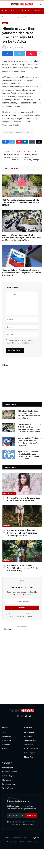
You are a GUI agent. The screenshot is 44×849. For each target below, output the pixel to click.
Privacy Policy (20, 616)
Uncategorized (9, 493)
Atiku (11, 132)
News (5, 10)
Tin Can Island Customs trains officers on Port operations (11, 157)
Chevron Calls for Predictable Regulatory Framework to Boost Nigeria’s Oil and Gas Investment (21, 272)
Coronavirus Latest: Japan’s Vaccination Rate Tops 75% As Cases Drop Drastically (24, 568)
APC (5, 132)
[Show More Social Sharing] (39, 53)
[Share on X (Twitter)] (19, 53)
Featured (7, 526)
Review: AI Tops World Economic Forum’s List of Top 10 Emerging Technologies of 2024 (22, 533)
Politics (15, 10)
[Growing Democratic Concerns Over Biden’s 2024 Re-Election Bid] (22, 484)
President (20, 132)
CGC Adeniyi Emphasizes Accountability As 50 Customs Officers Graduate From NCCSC (20, 202)
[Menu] (3, 4)
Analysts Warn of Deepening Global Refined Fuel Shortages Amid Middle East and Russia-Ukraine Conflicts (21, 237)
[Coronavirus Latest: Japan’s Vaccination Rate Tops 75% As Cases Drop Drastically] (22, 551)
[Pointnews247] (22, 4)
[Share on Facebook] (7, 53)
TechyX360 (35, 838)
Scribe (29, 132)
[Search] (40, 4)
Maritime (26, 10)
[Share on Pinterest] (31, 53)
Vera (10, 47)
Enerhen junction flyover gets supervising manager (31, 157)
